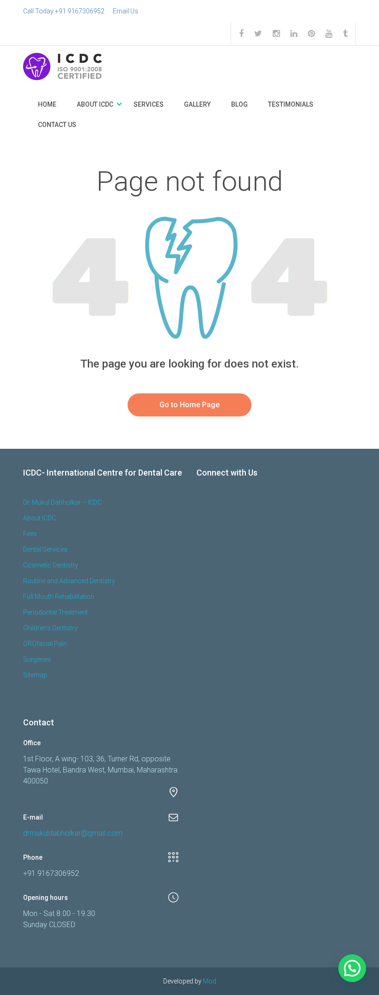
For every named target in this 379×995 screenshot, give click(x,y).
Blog (239, 104)
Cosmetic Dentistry (50, 565)
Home (47, 104)
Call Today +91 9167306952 (63, 11)
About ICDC (95, 104)
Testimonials (290, 104)
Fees (30, 533)
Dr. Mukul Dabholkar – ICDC (62, 502)
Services (149, 104)
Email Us (125, 11)
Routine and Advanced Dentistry (69, 581)
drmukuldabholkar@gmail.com (72, 833)
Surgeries (37, 659)
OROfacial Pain (45, 643)
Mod (209, 981)
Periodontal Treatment (55, 612)
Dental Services (45, 549)
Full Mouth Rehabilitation (58, 596)
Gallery (197, 104)
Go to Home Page (189, 404)
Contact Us (57, 124)
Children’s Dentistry (50, 628)
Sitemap (35, 675)
